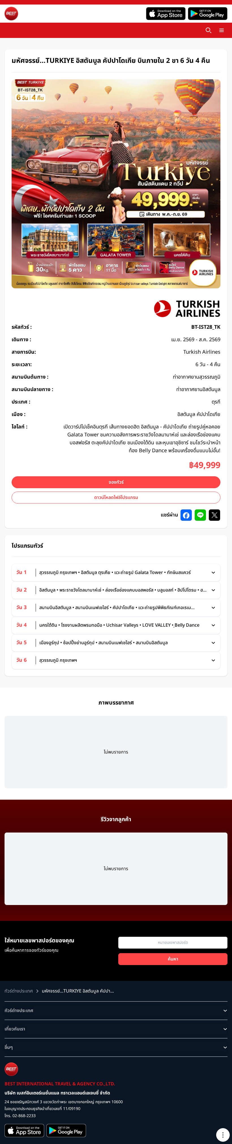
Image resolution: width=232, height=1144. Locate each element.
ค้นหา (173, 959)
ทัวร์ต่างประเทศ (19, 1010)
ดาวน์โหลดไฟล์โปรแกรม (116, 497)
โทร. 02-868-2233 (20, 1116)
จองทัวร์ (116, 482)
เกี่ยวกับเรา (15, 1029)
